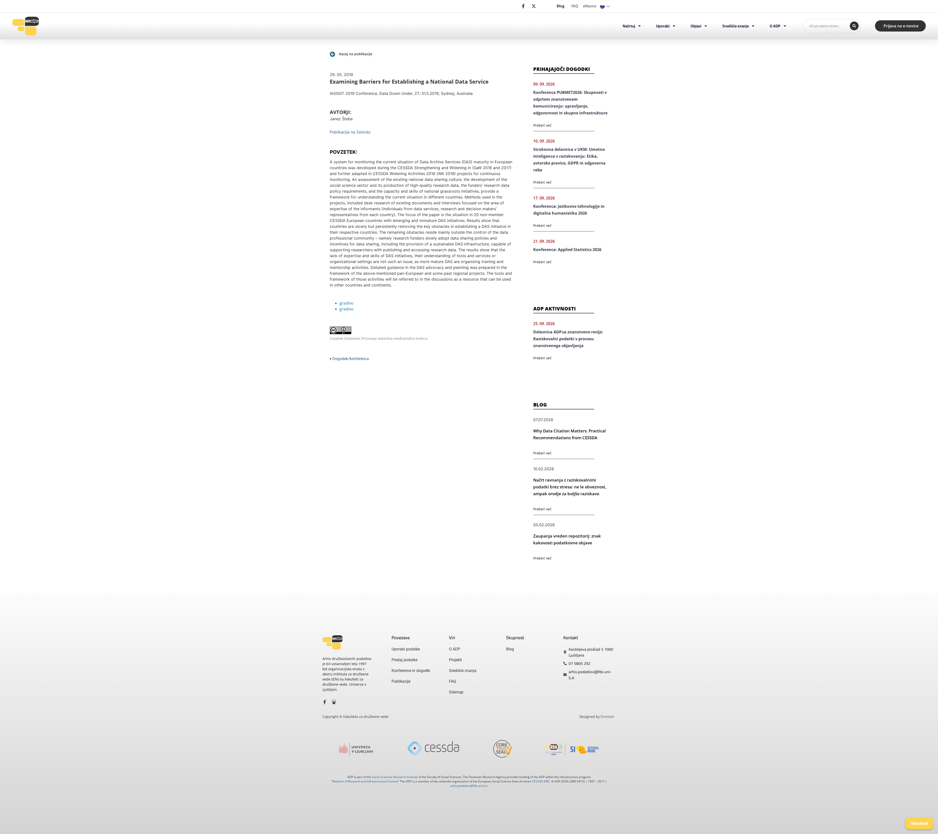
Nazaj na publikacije (355, 54)
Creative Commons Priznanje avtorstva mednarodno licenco (378, 338)
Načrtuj (629, 26)
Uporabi (663, 26)
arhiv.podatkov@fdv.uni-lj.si (469, 786)
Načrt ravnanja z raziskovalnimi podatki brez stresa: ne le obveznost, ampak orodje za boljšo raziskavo (570, 486)
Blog (561, 6)
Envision (607, 716)
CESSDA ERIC (541, 781)
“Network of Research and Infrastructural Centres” (365, 781)
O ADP (775, 26)
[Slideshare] (334, 702)
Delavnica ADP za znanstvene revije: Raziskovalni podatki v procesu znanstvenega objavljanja (568, 338)
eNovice (589, 6)
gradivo (346, 303)
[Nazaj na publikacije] (332, 54)
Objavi (696, 26)
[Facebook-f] (324, 702)
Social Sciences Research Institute (395, 777)
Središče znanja (735, 26)
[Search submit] (854, 26)
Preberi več (542, 125)
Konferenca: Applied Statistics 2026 (567, 249)
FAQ (574, 6)
